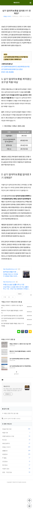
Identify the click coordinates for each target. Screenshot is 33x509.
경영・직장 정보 (16, 472)
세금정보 (16, 454)
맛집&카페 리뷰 (16, 429)
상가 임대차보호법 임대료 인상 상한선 (12, 69)
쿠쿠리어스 (15, 16)
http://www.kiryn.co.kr (9, 282)
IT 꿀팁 (16, 458)
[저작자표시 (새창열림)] (31, 295)
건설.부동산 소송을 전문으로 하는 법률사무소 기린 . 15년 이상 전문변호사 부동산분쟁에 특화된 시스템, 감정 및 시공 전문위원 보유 (16, 288)
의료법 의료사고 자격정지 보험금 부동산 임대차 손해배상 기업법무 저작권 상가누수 (10, 275)
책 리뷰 (16, 440)
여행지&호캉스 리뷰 (16, 436)
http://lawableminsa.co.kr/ (10, 269)
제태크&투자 (16, 443)
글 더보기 (16, 374)
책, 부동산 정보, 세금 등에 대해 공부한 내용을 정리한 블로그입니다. (13, 389)
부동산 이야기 (7, 16)
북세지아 (17, 2)
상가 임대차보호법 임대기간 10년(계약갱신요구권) (15, 66)
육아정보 (16, 465)
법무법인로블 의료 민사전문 (10, 272)
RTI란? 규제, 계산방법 (7, 72)
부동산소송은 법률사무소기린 (13, 284)
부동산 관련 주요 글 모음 (11, 413)
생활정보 (16, 450)
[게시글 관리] (13, 297)
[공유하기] (9, 297)
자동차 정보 (16, 468)
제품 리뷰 (16, 432)
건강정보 (16, 461)
